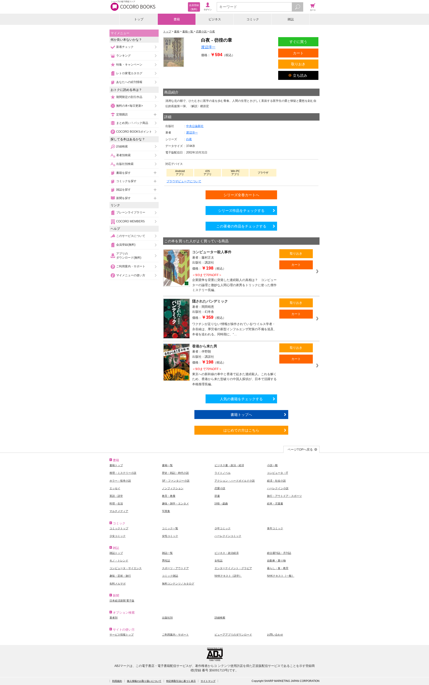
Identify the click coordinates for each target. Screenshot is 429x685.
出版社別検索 (125, 164)
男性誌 (166, 560)
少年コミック (222, 528)
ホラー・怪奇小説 (120, 480)
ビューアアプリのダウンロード (233, 634)
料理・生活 (116, 503)
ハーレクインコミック (227, 536)
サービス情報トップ (121, 634)
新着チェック (125, 47)
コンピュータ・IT (277, 472)
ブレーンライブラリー (130, 212)
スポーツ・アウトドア (175, 568)
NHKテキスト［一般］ (280, 575)
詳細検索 (122, 146)
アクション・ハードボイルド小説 (234, 480)
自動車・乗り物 (276, 560)
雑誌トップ (116, 553)
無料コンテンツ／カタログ (178, 583)
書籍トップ (116, 465)
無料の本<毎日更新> (129, 105)
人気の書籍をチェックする (241, 399)
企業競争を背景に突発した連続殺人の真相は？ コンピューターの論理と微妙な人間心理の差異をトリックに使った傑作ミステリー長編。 (234, 282)
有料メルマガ (117, 583)
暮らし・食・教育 (277, 568)
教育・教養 (168, 496)
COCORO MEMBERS (130, 221)
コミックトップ (118, 528)
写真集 (166, 511)
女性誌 (218, 560)
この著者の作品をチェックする (241, 226)
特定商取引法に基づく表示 (181, 681)
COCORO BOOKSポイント (134, 131)
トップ (138, 19)
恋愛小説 (219, 488)
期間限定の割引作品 (129, 97)
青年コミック (275, 528)
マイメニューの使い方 (130, 275)
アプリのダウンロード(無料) (128, 255)
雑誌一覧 (167, 553)
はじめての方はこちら (241, 430)
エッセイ (114, 488)
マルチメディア (118, 511)
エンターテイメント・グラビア (233, 568)
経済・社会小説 (276, 480)
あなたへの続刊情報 (129, 82)
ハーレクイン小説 (277, 488)
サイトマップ (208, 681)
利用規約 (117, 681)
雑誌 (291, 19)
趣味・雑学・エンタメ (175, 503)
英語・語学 (116, 496)
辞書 (217, 496)
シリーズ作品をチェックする (241, 210)
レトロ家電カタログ (129, 73)
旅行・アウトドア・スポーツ (284, 496)
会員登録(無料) (125, 244)
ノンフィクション (172, 488)
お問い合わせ (275, 634)
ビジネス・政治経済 (226, 553)
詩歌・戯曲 (221, 503)
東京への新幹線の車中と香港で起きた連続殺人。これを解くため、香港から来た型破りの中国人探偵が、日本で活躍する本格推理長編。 (234, 376)
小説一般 (272, 465)
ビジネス (214, 19)
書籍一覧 (167, 465)
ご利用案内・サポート (130, 266)
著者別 (113, 617)
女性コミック (170, 536)
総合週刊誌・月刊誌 (279, 553)
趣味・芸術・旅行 (120, 575)
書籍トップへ (241, 415)
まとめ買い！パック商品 (132, 123)
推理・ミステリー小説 (122, 472)
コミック (252, 19)
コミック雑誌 (170, 575)
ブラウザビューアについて (183, 181)
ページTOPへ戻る (300, 449)
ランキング (123, 55)
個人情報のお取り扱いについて (144, 681)
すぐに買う (298, 42)
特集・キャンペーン (129, 64)
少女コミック (117, 536)
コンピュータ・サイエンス (125, 568)
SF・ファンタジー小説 (175, 480)
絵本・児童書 (275, 503)
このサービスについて (130, 236)
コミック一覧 (170, 528)
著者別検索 (123, 155)
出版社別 (167, 617)
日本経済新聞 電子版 (121, 600)
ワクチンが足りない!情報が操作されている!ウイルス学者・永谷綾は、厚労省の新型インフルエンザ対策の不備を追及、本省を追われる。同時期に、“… (234, 329)
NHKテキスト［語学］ (228, 575)
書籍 (177, 19)
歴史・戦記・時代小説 (175, 472)
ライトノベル (222, 472)
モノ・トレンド (118, 560)
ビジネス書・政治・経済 (229, 465)
